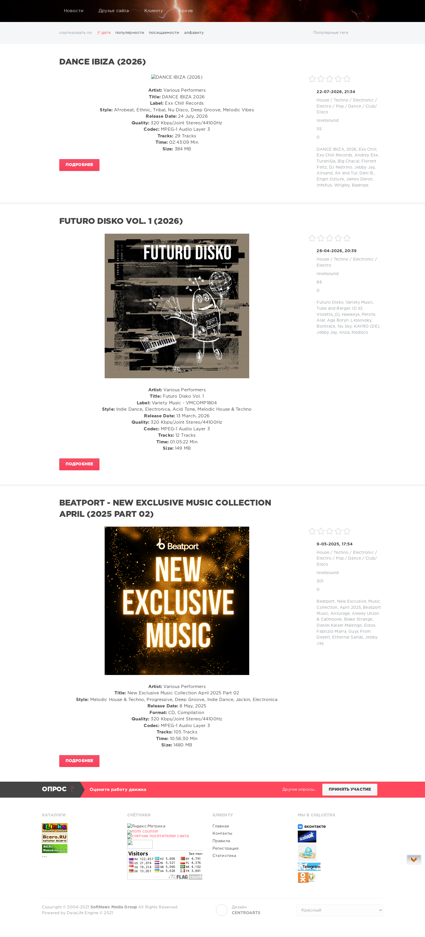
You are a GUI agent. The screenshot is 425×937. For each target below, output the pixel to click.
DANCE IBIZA (330, 149)
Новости (73, 11)
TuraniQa (326, 161)
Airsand (324, 173)
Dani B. (366, 173)
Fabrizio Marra (331, 631)
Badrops (360, 185)
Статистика (224, 855)
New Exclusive (352, 601)
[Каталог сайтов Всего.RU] (79, 838)
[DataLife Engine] (48, 11)
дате (105, 32)
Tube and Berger (333, 308)
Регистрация (225, 848)
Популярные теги (331, 32)
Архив (185, 11)
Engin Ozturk (330, 179)
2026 (351, 149)
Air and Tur (346, 173)
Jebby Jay (364, 167)
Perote (368, 314)
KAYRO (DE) (366, 326)
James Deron (359, 179)
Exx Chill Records (334, 155)
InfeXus (324, 185)
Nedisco (360, 332)
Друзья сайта (114, 11)
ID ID (357, 308)
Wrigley (342, 185)
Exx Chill (367, 149)
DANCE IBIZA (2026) (102, 62)
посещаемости (164, 32)
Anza (344, 332)
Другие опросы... (299, 789)
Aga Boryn (338, 320)
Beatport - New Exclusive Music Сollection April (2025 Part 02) (165, 508)
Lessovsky (361, 320)
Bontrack (326, 326)
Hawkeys (351, 314)
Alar (321, 320)
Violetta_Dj (328, 314)
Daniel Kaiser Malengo (339, 625)
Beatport (326, 601)
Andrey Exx (366, 155)
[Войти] (375, 11)
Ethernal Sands (347, 637)
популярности (129, 32)
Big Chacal (348, 161)
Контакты (222, 833)
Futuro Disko (330, 302)
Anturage (340, 613)
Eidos (369, 625)
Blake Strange (358, 619)
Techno (341, 100)
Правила (221, 841)
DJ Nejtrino (340, 167)
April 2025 (350, 607)
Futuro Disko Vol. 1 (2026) (121, 221)
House (323, 100)
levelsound (328, 120)
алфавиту (194, 32)
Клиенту (153, 11)
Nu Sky (345, 326)
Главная (220, 826)
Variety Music (359, 302)
